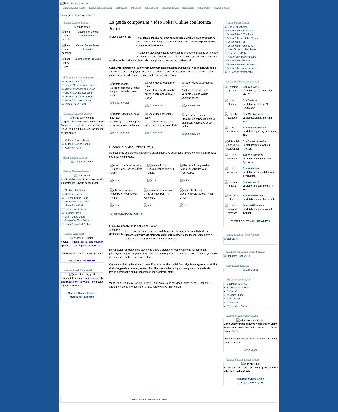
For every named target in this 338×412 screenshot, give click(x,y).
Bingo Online (233, 291)
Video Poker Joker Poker (78, 100)
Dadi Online (233, 302)
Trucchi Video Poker (75, 104)
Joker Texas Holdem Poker (241, 49)
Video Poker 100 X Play (240, 34)
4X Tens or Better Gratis (240, 72)
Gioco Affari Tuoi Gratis (77, 220)
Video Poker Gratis (74, 205)
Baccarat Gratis (73, 213)
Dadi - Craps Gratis (75, 216)
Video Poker (203, 7)
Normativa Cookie (157, 399)
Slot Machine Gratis (75, 190)
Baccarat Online (235, 295)
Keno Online (233, 298)
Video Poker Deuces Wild (78, 92)
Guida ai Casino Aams (77, 140)
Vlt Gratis (135, 7)
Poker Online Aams (237, 306)
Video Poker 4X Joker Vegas (242, 38)
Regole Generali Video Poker (80, 85)
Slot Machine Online (237, 287)
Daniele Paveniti (142, 283)
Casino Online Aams (73, 7)
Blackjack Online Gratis (77, 201)
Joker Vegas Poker (237, 53)
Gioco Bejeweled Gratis (77, 224)
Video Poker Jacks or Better (79, 96)
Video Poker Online (75, 81)
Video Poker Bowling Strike (241, 57)
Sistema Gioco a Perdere (82, 293)
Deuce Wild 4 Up (236, 41)
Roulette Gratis (169, 7)
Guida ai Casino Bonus (77, 144)
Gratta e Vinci (221, 7)
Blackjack (187, 7)
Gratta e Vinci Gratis (75, 209)
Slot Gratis (121, 7)
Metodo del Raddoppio (82, 297)
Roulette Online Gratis (76, 198)
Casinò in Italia (73, 147)
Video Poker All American (240, 30)
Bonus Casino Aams (99, 7)
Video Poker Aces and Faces (80, 89)
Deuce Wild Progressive (240, 45)
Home (63, 15)
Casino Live (150, 7)
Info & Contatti (138, 399)
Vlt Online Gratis (73, 194)
